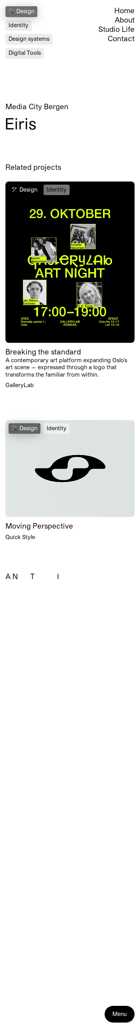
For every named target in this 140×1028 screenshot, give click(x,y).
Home (124, 10)
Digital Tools (25, 52)
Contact (121, 38)
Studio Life (116, 29)
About (125, 20)
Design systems (29, 38)
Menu (119, 1014)
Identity (18, 25)
